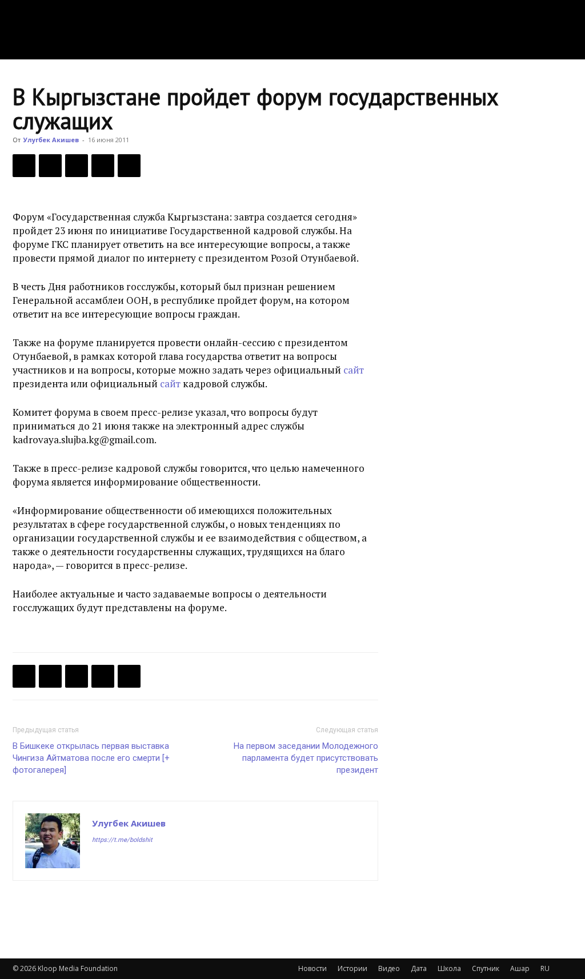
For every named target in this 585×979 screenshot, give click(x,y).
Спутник (485, 968)
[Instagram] (122, 862)
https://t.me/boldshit (122, 840)
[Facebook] (24, 165)
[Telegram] (102, 165)
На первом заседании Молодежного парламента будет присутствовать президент (306, 758)
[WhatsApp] (129, 165)
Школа (449, 968)
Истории (352, 968)
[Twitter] (50, 165)
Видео (389, 968)
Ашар (520, 968)
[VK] (76, 165)
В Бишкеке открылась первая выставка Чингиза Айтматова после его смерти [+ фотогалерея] (91, 758)
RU (545, 968)
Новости (312, 968)
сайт (353, 369)
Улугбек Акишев (51, 139)
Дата (419, 968)
